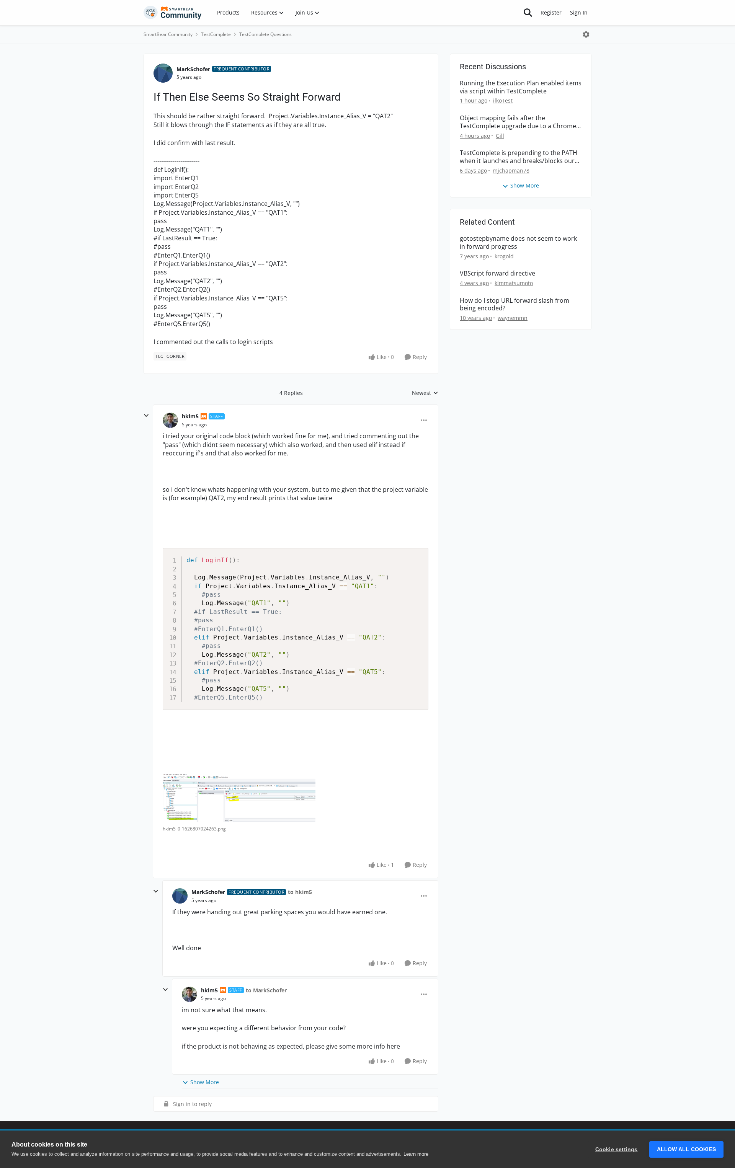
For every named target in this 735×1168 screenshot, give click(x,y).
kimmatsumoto (514, 283)
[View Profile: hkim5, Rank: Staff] (170, 420)
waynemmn (513, 317)
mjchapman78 (511, 170)
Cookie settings (616, 1149)
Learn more (415, 1154)
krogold (504, 256)
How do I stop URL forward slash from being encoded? (514, 305)
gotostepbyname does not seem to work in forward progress (518, 243)
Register (551, 12)
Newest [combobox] (425, 393)
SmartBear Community (168, 34)
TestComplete (216, 34)
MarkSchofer (193, 69)
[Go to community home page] (173, 13)
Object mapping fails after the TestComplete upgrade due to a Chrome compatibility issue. (518, 122)
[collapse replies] (146, 415)
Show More (204, 1082)
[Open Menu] (586, 34)
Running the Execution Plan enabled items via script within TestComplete (520, 87)
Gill (500, 135)
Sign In (579, 12)
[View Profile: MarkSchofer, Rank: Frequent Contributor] (163, 73)
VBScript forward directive (497, 273)
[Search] (527, 12)
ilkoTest (503, 100)
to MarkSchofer (266, 990)
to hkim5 (300, 892)
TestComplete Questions (265, 34)
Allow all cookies (686, 1149)
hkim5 (190, 416)
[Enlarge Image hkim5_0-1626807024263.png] (239, 798)
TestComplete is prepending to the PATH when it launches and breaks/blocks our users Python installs (518, 157)
